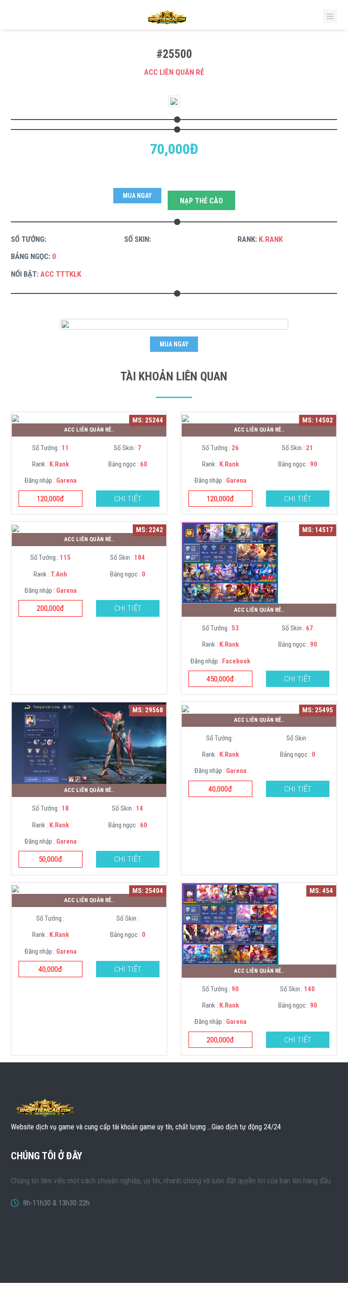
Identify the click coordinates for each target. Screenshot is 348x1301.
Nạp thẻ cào (201, 201)
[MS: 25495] (185, 707)
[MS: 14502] (185, 417)
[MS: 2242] (15, 527)
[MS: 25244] (15, 417)
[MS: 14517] (230, 562)
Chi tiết (127, 498)
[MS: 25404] (15, 888)
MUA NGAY (137, 195)
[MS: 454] (230, 922)
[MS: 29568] (89, 742)
